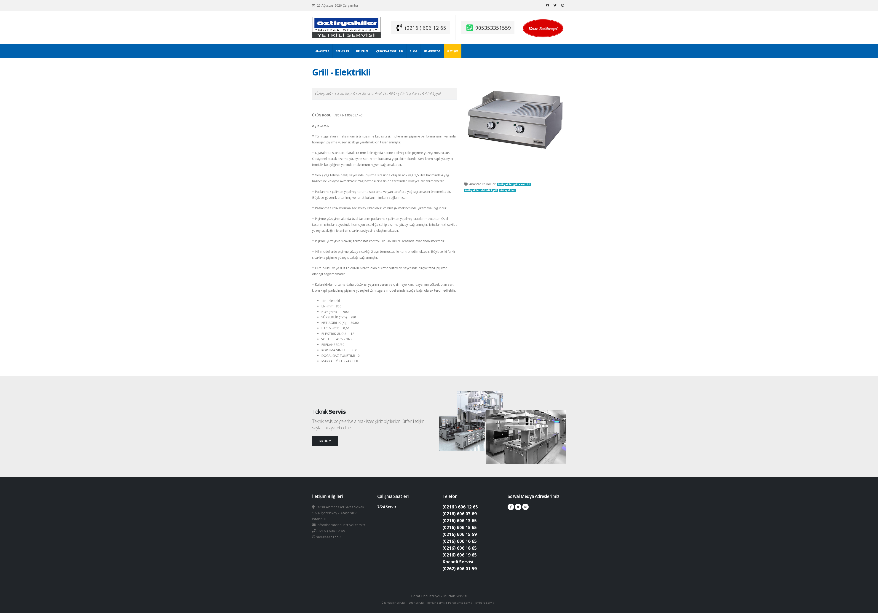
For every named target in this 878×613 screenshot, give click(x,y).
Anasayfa (322, 51)
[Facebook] (547, 5)
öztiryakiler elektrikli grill (481, 190)
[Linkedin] (562, 5)
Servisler (342, 51)
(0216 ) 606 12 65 (425, 27)
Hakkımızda (432, 51)
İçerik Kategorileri (389, 51)
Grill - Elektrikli (341, 72)
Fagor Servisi (416, 602)
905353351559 (493, 27)
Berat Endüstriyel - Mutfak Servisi (439, 596)
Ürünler (362, 51)
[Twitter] (555, 5)
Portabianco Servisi (460, 602)
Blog (413, 51)
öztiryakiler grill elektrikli (514, 184)
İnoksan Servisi (436, 602)
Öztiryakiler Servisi (393, 602)
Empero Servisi (484, 602)
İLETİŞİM (325, 441)
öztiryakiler (507, 190)
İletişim (452, 51)
